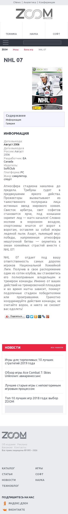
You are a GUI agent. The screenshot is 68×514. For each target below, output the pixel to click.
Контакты (20, 447)
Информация (13, 119)
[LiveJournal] (44, 316)
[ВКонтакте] (28, 316)
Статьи (7, 474)
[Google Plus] (48, 316)
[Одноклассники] (36, 316)
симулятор (19, 176)
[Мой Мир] (40, 316)
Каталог (8, 468)
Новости (9, 479)
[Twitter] (32, 316)
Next (34, 409)
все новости (57, 347)
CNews (17, 2)
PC (22, 172)
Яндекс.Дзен (18, 503)
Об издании (8, 444)
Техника (11, 34)
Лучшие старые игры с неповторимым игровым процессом (33, 387)
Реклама (22, 444)
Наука (34, 34)
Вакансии (7, 447)
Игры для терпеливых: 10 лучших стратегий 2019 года (29, 361)
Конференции (47, 2)
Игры (16, 49)
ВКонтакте (16, 509)
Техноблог (10, 485)
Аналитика (30, 2)
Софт (56, 34)
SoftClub (9, 168)
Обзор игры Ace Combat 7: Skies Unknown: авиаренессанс (28, 374)
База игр (28, 49)
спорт (8, 179)
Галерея (10, 123)
